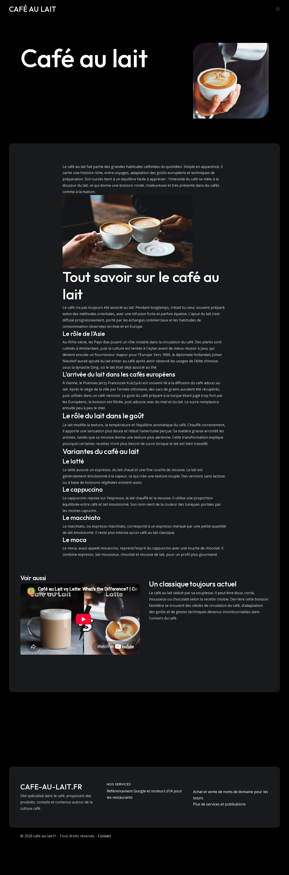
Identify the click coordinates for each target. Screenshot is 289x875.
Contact (104, 835)
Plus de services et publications (219, 804)
